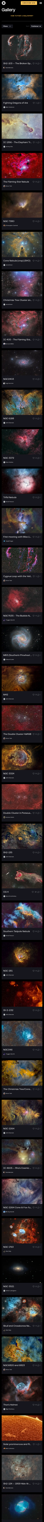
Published (35, 26)
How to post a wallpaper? (22, 16)
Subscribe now (28, 3)
